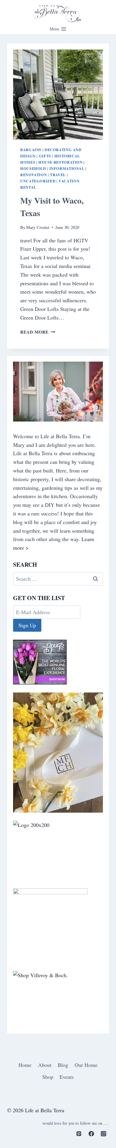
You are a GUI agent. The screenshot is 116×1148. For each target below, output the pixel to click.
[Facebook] (91, 1133)
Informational (66, 168)
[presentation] (58, 94)
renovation (33, 174)
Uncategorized (37, 181)
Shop (47, 1076)
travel (58, 174)
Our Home (86, 1064)
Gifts (45, 156)
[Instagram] (103, 1133)
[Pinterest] (78, 1133)
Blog (63, 1064)
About (44, 1064)
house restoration (60, 162)
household (33, 168)
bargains (30, 149)
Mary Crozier (37, 227)
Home (25, 1064)
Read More (37, 332)
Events (66, 1076)
